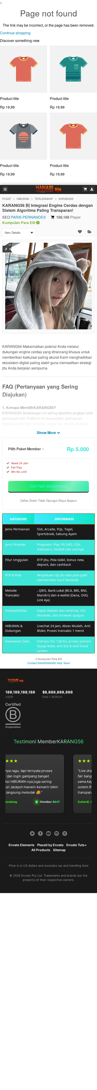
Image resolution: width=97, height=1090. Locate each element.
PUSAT (6, 199)
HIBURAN (23, 199)
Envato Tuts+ (76, 845)
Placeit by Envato (50, 845)
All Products (40, 850)
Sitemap (59, 850)
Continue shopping (15, 32)
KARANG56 (66, 199)
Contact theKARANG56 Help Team (48, 663)
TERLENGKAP (44, 199)
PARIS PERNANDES (28, 217)
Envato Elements (22, 845)
